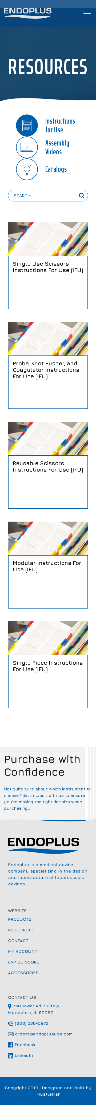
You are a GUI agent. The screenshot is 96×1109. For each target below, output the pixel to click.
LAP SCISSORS (33, 961)
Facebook (33, 1044)
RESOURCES (31, 929)
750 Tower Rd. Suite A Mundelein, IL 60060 (40, 1009)
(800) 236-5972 (40, 1023)
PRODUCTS (29, 918)
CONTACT (27, 940)
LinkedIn (32, 1055)
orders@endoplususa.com (51, 1033)
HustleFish (49, 1094)
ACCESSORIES (33, 972)
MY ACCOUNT (32, 951)
